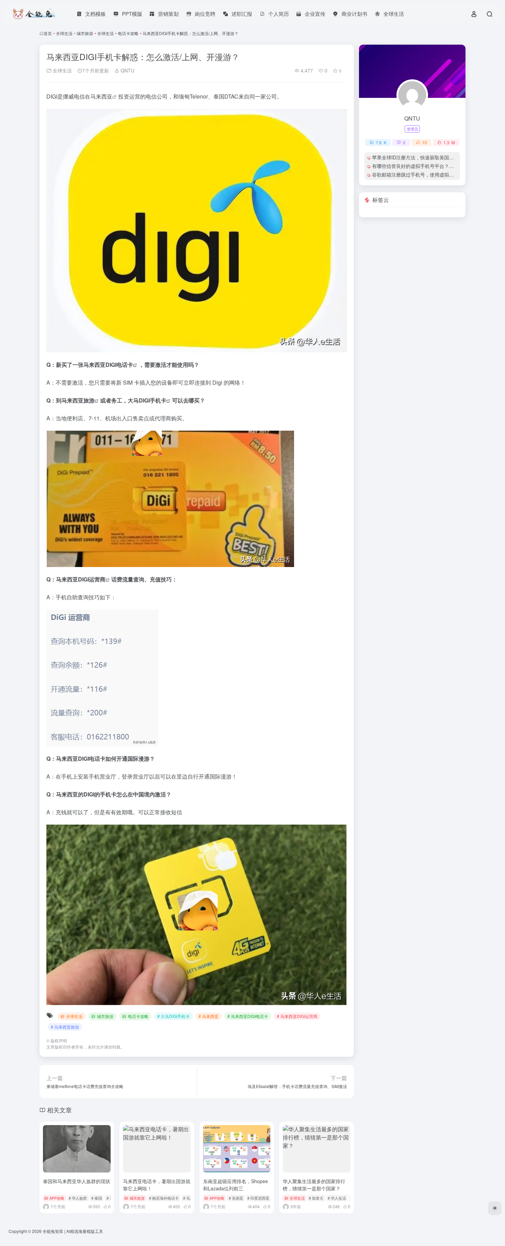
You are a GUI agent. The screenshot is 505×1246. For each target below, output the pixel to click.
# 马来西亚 (208, 1016)
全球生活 (64, 33)
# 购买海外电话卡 (164, 1198)
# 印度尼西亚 (258, 1198)
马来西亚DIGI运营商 (80, 579)
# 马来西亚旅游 (65, 1027)
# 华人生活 (337, 1198)
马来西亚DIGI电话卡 (108, 365)
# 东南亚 (236, 1198)
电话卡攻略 (128, 33)
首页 (48, 33)
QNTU (126, 70)
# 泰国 (96, 1198)
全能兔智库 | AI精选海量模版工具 (73, 1231)
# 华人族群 (78, 1198)
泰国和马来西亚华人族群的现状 (76, 1181)
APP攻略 (56, 1198)
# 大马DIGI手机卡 (173, 1016)
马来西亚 (101, 96)
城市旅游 (85, 33)
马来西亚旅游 (77, 400)
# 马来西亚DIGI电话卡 (247, 1016)
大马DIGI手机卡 (147, 400)
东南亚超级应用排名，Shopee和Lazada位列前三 (235, 1185)
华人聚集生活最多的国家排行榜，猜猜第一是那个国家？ (314, 1185)
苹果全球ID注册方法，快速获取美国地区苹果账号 (425, 157)
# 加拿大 (316, 1198)
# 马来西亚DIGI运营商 (297, 1016)
